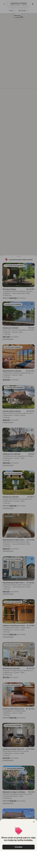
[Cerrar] (34, 822)
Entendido (18, 847)
